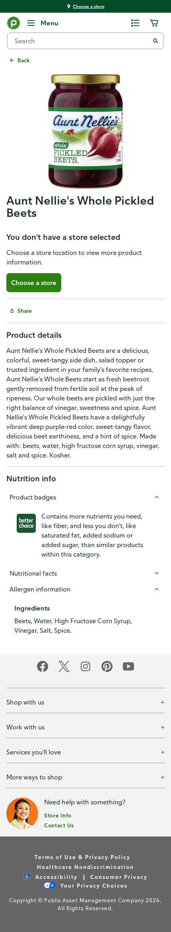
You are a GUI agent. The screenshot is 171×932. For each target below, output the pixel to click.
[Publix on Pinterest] (107, 670)
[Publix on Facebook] (42, 670)
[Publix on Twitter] (64, 670)
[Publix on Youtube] (128, 670)
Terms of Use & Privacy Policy (82, 857)
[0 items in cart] (154, 23)
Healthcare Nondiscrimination (85, 866)
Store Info (58, 815)
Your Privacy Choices (93, 885)
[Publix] (13, 25)
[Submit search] (155, 40)
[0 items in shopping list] (135, 23)
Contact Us (59, 825)
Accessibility (55, 876)
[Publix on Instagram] (85, 670)
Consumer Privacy (119, 876)
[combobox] (81, 40)
